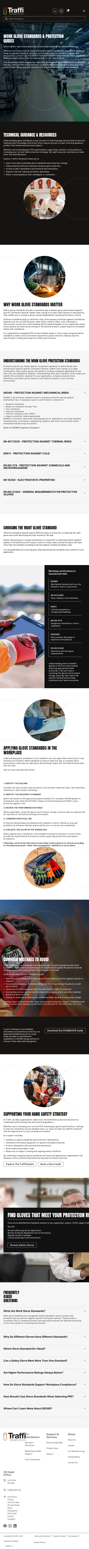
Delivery (50, 1454)
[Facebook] (5, 1526)
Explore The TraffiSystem (20, 1164)
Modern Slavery (40, 1542)
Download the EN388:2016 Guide (65, 1030)
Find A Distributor (32, 1459)
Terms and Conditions (42, 1536)
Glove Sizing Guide (54, 1443)
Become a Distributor (30, 1444)
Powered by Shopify (10, 1541)
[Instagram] (10, 1526)
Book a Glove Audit (50, 1164)
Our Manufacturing (76, 1451)
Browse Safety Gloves (22, 1245)
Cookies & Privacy (59, 1536)
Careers (71, 1445)
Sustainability (74, 1457)
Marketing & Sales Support (33, 1452)
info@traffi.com (14, 1490)
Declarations (73, 1536)
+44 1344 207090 (11, 1481)
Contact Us (73, 1462)
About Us (72, 1440)
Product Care (52, 1448)
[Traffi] (13, 11)
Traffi (20, 1536)
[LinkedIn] (15, 1526)
